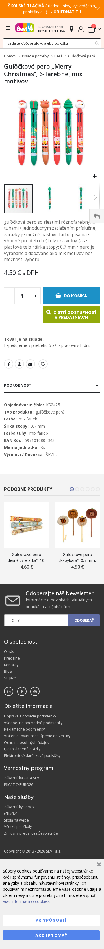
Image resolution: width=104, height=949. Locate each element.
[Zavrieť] (98, 865)
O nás (9, 651)
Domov (10, 56)
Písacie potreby (35, 56)
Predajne (12, 658)
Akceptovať (51, 935)
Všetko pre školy (18, 826)
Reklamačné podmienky (24, 729)
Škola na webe (16, 820)
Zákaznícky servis (19, 806)
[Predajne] (71, 28)
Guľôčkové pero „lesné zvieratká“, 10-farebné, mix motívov (26, 557)
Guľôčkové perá (81, 56)
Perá (58, 56)
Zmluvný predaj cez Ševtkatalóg (31, 833)
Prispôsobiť (51, 920)
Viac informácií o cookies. (26, 901)
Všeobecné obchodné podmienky (33, 722)
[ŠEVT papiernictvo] (24, 28)
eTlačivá (11, 813)
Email (30, 364)
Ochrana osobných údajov (26, 742)
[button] (95, 177)
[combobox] (52, 43)
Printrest (19, 364)
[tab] (52, 385)
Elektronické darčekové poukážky (32, 755)
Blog (8, 671)
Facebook (8, 364)
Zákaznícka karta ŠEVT (22, 777)
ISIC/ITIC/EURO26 (18, 784)
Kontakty (11, 664)
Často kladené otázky (22, 748)
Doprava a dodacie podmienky (30, 716)
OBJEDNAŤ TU (67, 11)
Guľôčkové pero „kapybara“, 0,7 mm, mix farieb (77, 557)
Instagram (8, 691)
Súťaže (10, 677)
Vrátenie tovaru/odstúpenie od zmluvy (37, 735)
